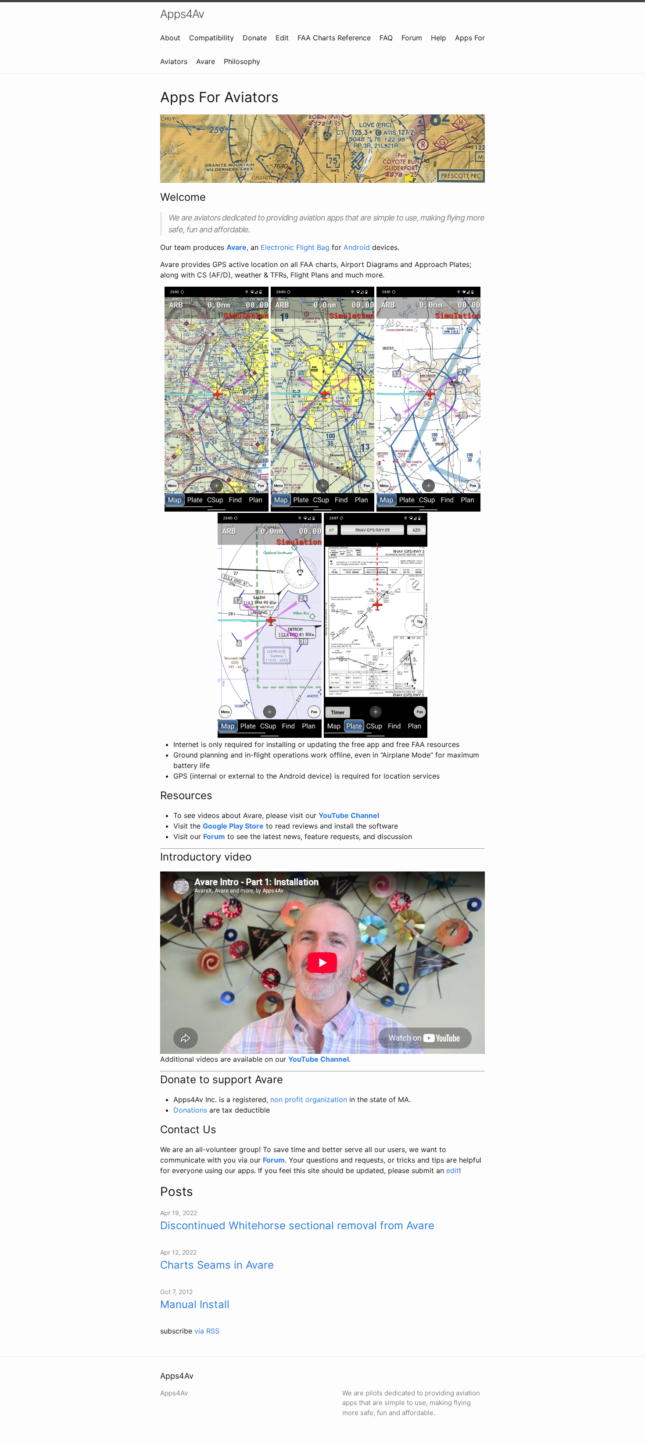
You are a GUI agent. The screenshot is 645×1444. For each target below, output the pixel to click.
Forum (411, 37)
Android (357, 247)
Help (438, 37)
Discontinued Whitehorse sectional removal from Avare (297, 1225)
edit (452, 1170)
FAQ (386, 37)
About (170, 37)
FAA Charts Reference (334, 37)
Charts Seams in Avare (217, 1265)
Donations (190, 1110)
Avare (205, 61)
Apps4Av (182, 14)
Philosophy (242, 61)
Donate (255, 37)
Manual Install (194, 1304)
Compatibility (211, 37)
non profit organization (308, 1099)
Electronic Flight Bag (295, 247)
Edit (282, 37)
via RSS (206, 1331)
